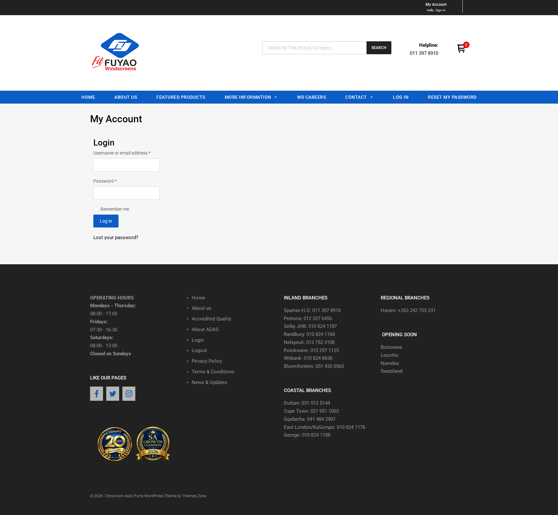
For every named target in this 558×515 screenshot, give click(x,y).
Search (379, 47)
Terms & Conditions (213, 372)
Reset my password (452, 97)
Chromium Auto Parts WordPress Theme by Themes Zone (155, 496)
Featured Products (180, 97)
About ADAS (205, 329)
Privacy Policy (207, 361)
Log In (400, 97)
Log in (106, 221)
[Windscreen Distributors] (117, 76)
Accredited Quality (211, 319)
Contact (356, 97)
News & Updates (209, 382)
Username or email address (126, 152)
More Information (248, 97)
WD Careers (311, 97)
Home (88, 97)
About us (125, 97)
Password (113, 180)
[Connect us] (96, 394)
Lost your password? (115, 237)
